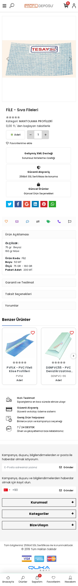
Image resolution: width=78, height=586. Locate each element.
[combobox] (6, 490)
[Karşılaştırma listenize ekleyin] (38, 221)
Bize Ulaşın (39, 525)
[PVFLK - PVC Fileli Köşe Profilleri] (19, 345)
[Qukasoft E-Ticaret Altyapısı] (39, 568)
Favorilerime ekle (20, 143)
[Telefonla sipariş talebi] (60, 221)
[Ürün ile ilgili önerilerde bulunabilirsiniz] (70, 221)
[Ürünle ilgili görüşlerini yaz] (28, 221)
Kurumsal (39, 502)
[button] (7, 59)
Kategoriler (39, 513)
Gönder (68, 467)
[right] (73, 356)
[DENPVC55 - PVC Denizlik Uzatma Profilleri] (58, 345)
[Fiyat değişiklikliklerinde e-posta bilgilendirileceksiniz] (49, 221)
